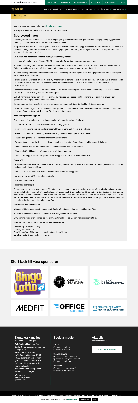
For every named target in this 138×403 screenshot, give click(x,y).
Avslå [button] (94, 399)
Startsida (47, 9)
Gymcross (122, 2)
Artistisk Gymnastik (80, 2)
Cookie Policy (72, 400)
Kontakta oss (119, 9)
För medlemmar (71, 9)
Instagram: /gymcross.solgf (66, 368)
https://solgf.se (22, 380)
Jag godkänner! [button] (84, 399)
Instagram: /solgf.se (63, 347)
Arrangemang (87, 9)
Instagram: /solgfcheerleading (66, 356)
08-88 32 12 (21, 375)
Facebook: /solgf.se (63, 349)
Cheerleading (95, 2)
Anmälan (57, 9)
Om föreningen (103, 9)
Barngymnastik (65, 2)
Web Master (40, 396)
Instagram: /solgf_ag (63, 361)
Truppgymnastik (109, 2)
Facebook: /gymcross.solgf (65, 371)
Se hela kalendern (106, 349)
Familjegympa (51, 2)
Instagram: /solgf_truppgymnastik (68, 359)
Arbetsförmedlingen (53, 26)
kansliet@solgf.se (23, 377)
